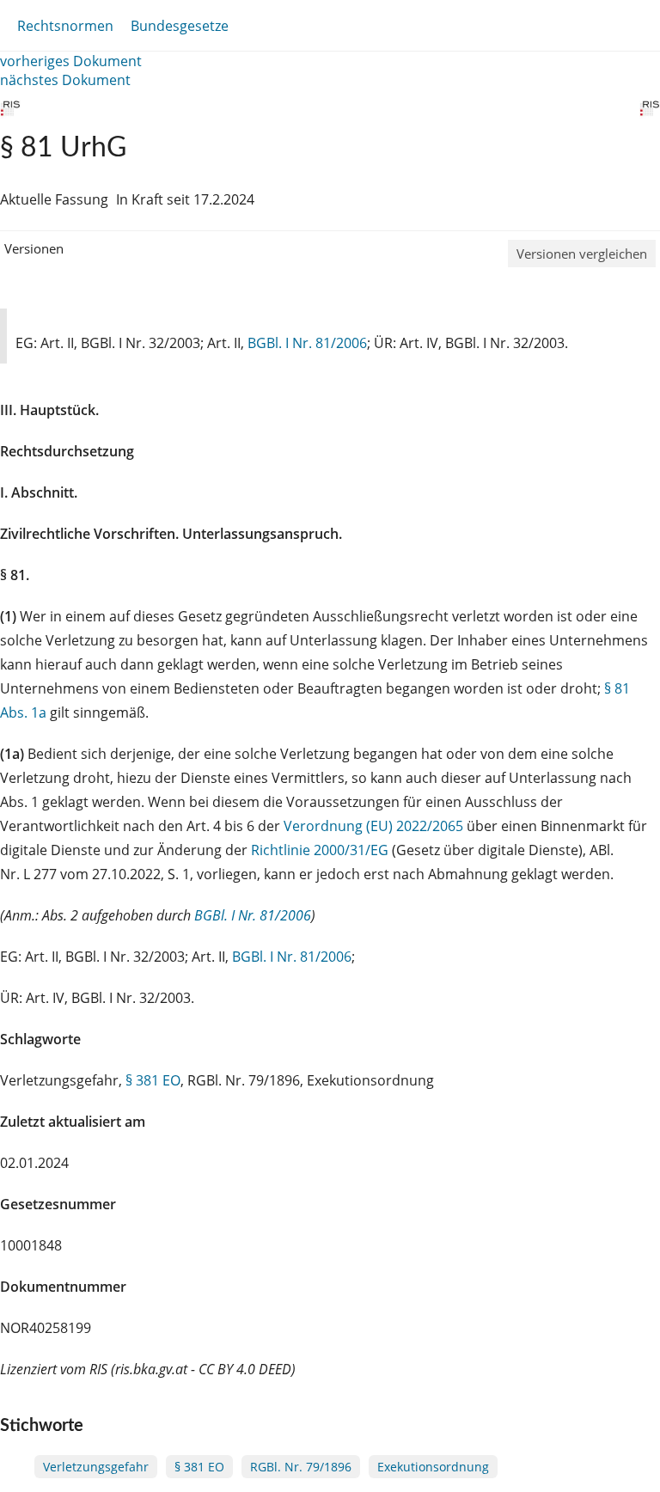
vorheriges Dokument (71, 61)
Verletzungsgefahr (96, 1466)
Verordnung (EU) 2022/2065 (375, 825)
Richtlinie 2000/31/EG (321, 850)
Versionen (34, 248)
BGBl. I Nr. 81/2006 (307, 342)
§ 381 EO (152, 1080)
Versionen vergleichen (581, 253)
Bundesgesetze (180, 25)
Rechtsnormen (65, 25)
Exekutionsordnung (433, 1466)
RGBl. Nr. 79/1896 (300, 1466)
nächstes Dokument (65, 79)
